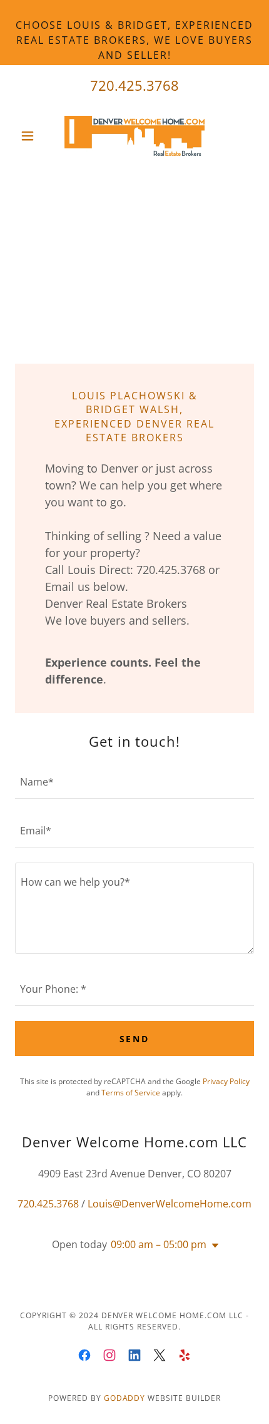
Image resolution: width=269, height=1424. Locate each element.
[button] (33, 135)
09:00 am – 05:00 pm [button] (158, 1244)
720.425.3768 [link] (134, 85)
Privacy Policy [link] (226, 1081)
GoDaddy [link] (125, 1398)
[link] (134, 136)
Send (134, 1039)
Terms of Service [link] (130, 1092)
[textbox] (134, 782)
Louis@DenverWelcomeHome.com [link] (169, 1204)
